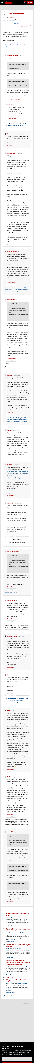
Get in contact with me (11, 592)
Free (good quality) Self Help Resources (17, 419)
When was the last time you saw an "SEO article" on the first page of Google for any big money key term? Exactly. (17, 289)
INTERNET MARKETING (9, 21)
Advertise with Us (27, 8)
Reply (7, 975)
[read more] (14, 939)
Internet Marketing (21, 933)
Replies (8, 926)
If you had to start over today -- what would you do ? (18, 930)
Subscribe (16, 23)
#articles (5, 44)
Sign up (30, 2)
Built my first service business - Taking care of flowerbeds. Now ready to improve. (17, 980)
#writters (5, 46)
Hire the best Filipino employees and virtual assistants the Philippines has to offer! (18, 473)
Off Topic (24, 917)
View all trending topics (10, 996)
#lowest (19, 44)
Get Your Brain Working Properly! (17, 418)
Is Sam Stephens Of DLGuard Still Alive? (17, 914)
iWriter (23, 378)
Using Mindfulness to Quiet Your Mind (17, 421)
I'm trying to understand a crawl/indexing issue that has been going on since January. (18, 962)
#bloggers (12, 44)
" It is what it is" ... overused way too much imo (18, 945)
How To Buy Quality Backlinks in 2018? (17, 124)
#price (24, 44)
